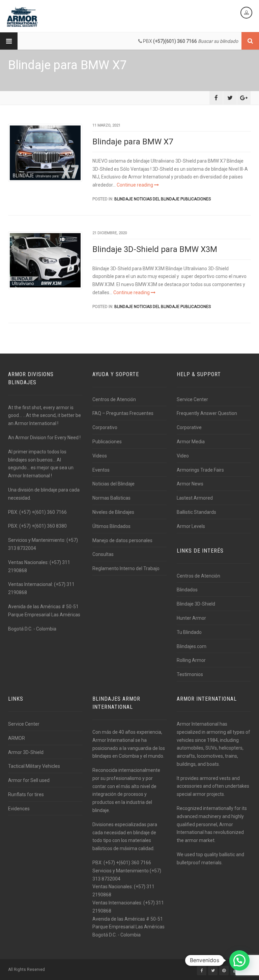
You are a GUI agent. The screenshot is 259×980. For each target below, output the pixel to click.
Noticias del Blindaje (156, 199)
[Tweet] (230, 98)
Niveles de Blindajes (113, 512)
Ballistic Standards (196, 512)
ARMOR (16, 738)
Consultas (103, 554)
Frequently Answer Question (207, 413)
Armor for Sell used (29, 780)
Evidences (19, 808)
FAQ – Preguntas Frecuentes (122, 413)
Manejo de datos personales (122, 540)
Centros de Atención (114, 399)
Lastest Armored (195, 498)
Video (183, 455)
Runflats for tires (26, 794)
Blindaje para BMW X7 (132, 141)
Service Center (192, 399)
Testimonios (190, 674)
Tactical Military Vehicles (34, 766)
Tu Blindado (189, 632)
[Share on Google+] (244, 98)
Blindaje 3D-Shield (196, 604)
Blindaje (123, 199)
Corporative (189, 427)
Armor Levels (191, 526)
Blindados (187, 589)
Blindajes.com (191, 646)
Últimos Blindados (111, 526)
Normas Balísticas (111, 498)
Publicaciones (195, 199)
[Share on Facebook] (216, 98)
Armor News (190, 483)
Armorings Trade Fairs (200, 470)
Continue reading (135, 185)
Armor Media (191, 441)
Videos (99, 455)
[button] (239, 960)
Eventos (101, 470)
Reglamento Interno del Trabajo (126, 568)
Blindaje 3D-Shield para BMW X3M (154, 249)
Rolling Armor (191, 660)
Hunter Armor (191, 618)
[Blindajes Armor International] (22, 17)
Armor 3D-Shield (26, 752)
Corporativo (104, 427)
